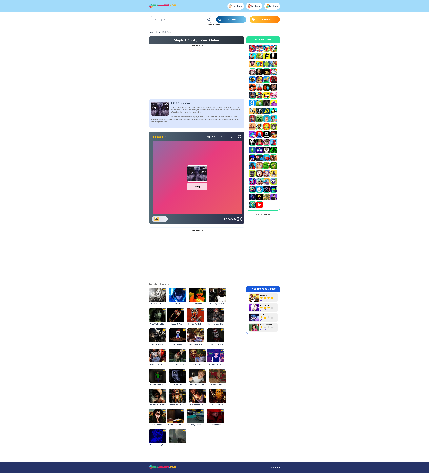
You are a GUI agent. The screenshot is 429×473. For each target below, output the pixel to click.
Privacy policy (274, 467)
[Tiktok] (252, 181)
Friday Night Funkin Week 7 (266, 295)
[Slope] (273, 150)
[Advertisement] (196, 71)
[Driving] (259, 87)
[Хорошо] (160, 136)
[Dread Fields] (157, 416)
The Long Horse (178, 364)
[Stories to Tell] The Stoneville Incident (198, 384)
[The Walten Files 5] (157, 315)
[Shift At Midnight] (197, 355)
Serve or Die (217, 405)
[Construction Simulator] (266, 79)
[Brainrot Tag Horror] (157, 436)
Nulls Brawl (264, 305)
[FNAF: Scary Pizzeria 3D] (177, 396)
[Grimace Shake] (273, 103)
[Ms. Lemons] (266, 126)
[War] (266, 197)
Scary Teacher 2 (266, 325)
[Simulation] (259, 150)
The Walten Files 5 (158, 324)
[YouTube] (259, 205)
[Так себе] (156, 136)
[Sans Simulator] (252, 142)
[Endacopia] (177, 335)
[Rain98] (177, 295)
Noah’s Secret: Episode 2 (158, 364)
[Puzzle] (252, 134)
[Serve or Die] (217, 396)
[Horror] (252, 111)
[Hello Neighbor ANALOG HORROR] (197, 396)
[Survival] (273, 165)
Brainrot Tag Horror (158, 445)
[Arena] (273, 64)
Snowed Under (157, 304)
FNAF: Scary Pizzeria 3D (178, 405)
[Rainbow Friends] (259, 134)
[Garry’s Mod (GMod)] (252, 103)
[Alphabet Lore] (266, 56)
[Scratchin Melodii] (266, 142)
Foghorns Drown (157, 405)
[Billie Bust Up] (273, 72)
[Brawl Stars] (252, 79)
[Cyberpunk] (273, 79)
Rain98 (178, 304)
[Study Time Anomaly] (175, 416)
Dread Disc (178, 384)
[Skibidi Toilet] (266, 150)
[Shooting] (273, 142)
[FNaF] (252, 95)
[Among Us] (259, 64)
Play (197, 186)
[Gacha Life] (273, 95)
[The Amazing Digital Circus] (266, 173)
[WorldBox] (252, 205)
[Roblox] (266, 134)
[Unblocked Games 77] (252, 197)
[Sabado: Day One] (215, 355)
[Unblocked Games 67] (266, 189)
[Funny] (266, 95)
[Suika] (266, 165)
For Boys (237, 6)
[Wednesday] (273, 197)
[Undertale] (259, 197)
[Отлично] (162, 136)
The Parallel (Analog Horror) (158, 344)
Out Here (178, 445)
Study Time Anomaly (176, 425)
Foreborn (198, 304)
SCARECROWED (218, 384)
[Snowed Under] (157, 295)
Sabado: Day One (216, 364)
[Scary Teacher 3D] (259, 142)
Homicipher (216, 425)
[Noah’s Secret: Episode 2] (157, 355)
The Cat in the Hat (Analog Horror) (216, 344)
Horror (163, 219)
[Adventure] (259, 56)
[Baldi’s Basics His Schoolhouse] (157, 376)
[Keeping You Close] (215, 315)
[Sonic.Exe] (252, 158)
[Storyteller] (259, 165)
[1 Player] (252, 48)
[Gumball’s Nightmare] (195, 315)
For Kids (273, 6)
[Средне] (158, 136)
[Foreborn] (197, 295)
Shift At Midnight (197, 364)
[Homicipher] (215, 416)
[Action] (252, 56)
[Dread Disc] (177, 376)
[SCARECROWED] (217, 376)
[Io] (266, 111)
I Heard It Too (176, 324)
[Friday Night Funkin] (259, 95)
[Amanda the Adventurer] (252, 64)
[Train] (266, 181)
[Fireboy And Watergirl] (266, 87)
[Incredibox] (259, 111)
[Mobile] (266, 118)
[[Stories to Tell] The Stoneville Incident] (197, 376)
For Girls (255, 6)
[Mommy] (273, 118)
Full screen (228, 219)
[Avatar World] (252, 72)
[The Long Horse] (177, 355)
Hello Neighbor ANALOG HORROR (198, 405)
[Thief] (273, 173)
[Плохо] (153, 136)
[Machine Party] (195, 335)
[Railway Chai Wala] (195, 416)
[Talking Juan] (252, 173)
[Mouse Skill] (259, 126)
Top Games (231, 19)
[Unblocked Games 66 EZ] (259, 189)
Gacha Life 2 (265, 315)
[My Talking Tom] (273, 126)
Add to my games (229, 137)
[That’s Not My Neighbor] (259, 173)
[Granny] (266, 103)
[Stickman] (252, 165)
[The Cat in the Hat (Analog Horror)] (215, 335)
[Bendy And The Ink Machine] (266, 72)
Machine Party (195, 344)
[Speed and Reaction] (259, 158)
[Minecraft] (259, 118)
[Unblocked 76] (252, 189)
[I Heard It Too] (175, 315)
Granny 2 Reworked (218, 304)
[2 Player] (259, 48)
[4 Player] (273, 48)
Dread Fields (158, 425)
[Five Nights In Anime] (273, 87)
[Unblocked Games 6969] (273, 189)
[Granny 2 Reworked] (217, 295)
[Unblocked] (273, 181)
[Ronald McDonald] (273, 134)
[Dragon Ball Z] (252, 87)
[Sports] (266, 158)
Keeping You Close (216, 324)
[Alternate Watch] (273, 56)
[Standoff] (273, 158)
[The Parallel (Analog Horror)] (157, 335)
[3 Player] (266, 48)
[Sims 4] (252, 150)
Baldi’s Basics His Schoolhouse (158, 384)
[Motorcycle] (252, 126)
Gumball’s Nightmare (196, 324)
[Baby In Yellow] (259, 72)
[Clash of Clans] (259, 79)
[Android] (266, 64)
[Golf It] (259, 103)
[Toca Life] (259, 181)
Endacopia (177, 344)
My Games (265, 19)
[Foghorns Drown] (157, 396)
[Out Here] (177, 436)
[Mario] (252, 118)
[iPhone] (273, 111)
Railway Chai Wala (196, 425)
